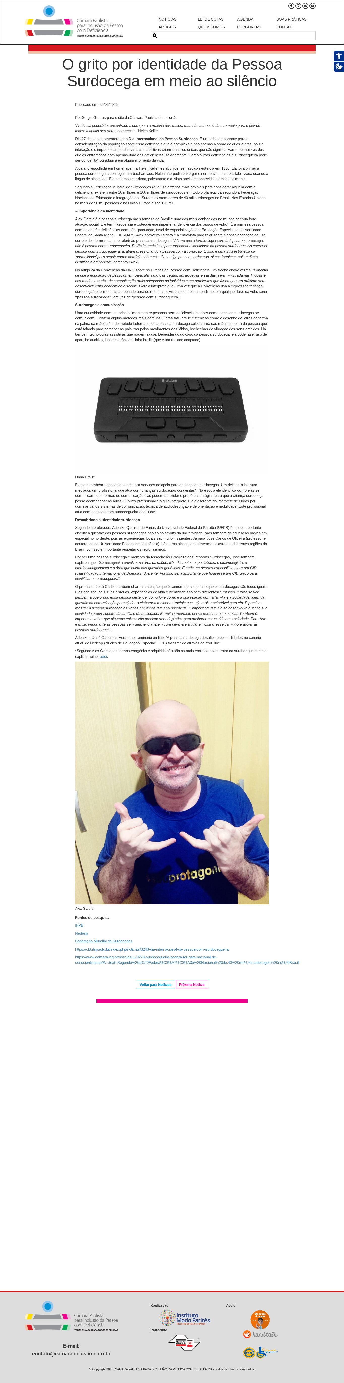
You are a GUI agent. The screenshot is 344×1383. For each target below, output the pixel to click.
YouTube (312, 6)
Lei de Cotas (211, 19)
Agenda (245, 19)
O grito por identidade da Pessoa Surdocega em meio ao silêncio (172, 72)
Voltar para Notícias (155, 984)
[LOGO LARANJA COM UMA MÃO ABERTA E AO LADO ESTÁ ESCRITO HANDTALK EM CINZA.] (260, 1334)
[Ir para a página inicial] (74, 21)
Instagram (298, 6)
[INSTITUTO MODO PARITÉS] (185, 1318)
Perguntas (249, 27)
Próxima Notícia (192, 984)
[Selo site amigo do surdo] (260, 1320)
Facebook (291, 6)
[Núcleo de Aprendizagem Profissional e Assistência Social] (260, 1352)
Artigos (167, 27)
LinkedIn (305, 6)
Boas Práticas (291, 19)
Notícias (168, 19)
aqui (103, 656)
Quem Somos (211, 27)
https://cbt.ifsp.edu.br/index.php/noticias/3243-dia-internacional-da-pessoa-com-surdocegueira (152, 949)
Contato (285, 27)
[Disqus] (172, 1078)
